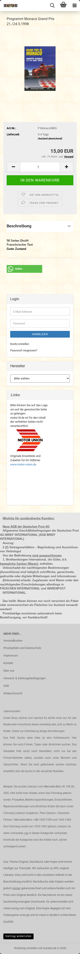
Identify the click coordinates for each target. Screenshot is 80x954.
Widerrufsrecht (12, 693)
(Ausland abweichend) (50, 138)
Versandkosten (12, 640)
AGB (6, 685)
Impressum (10, 655)
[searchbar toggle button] (52, 5)
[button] (13, 167)
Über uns (8, 670)
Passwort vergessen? (23, 350)
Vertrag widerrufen (18, 936)
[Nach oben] (67, 947)
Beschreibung (19, 226)
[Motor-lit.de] (9, 5)
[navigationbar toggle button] (74, 5)
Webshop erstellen (26, 948)
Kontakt (8, 663)
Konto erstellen (19, 344)
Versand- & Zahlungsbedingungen (24, 678)
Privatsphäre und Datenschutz (22, 648)
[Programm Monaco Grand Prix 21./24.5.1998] (40, 63)
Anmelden (40, 334)
